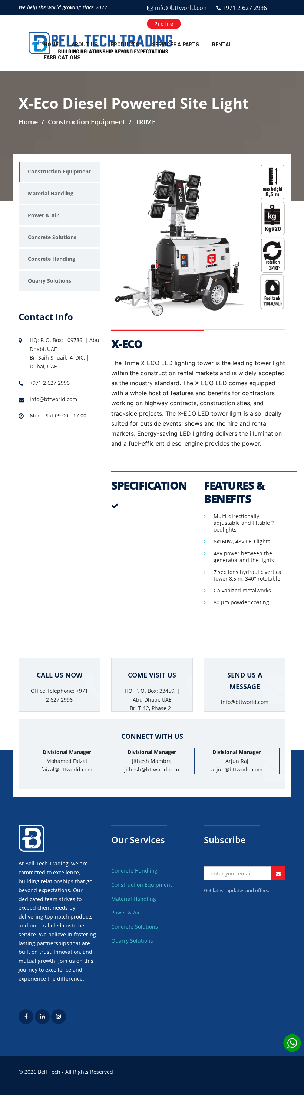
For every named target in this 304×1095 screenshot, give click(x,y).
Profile (164, 23)
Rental (222, 45)
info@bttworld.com (182, 8)
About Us (85, 45)
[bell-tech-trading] (42, 1022)
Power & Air (43, 215)
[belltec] (26, 1022)
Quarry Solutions (49, 280)
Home (51, 45)
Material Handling (50, 193)
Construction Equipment (59, 171)
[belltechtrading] (58, 1022)
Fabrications (62, 58)
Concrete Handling (51, 258)
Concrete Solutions (52, 237)
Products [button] (124, 45)
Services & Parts (175, 45)
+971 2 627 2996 (244, 8)
